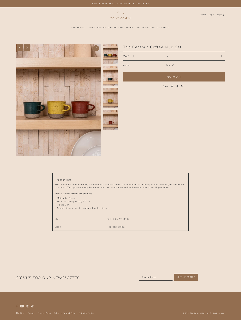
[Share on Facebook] (172, 86)
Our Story (21, 313)
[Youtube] (22, 305)
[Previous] (20, 47)
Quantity (128, 55)
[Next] (27, 47)
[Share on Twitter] (177, 86)
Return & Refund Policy (65, 313)
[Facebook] (17, 305)
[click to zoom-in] (96, 48)
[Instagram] (27, 305)
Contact (31, 313)
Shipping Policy (86, 313)
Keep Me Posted (186, 277)
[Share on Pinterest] (182, 86)
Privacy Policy (44, 313)
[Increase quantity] (221, 55)
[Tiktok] (32, 305)
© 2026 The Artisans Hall (194, 313)
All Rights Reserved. (216, 313)
